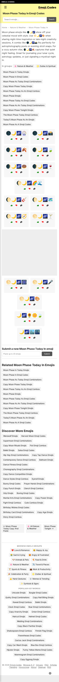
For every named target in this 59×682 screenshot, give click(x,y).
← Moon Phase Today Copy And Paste (11, 528)
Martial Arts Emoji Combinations (17, 498)
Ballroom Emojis (46, 460)
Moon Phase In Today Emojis (16, 72)
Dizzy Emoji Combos (12, 517)
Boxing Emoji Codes (25, 493)
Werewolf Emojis (10, 436)
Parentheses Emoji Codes (29, 635)
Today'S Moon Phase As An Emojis (18, 119)
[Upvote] (11, 139)
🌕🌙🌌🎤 (42, 282)
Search (51, 19)
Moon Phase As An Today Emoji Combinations (23, 105)
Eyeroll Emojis (38, 479)
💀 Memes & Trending (39, 579)
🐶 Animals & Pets (20, 560)
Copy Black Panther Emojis (30, 626)
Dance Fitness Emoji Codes (15, 464)
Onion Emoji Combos (41, 612)
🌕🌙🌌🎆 (16, 282)
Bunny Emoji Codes (11, 483)
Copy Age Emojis (45, 512)
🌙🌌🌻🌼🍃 (29, 315)
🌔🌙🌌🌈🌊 (29, 183)
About (33, 667)
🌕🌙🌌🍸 (42, 216)
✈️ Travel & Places (40, 564)
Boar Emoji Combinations (40, 607)
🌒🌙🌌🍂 (16, 149)
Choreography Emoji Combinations (18, 469)
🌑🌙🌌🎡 (16, 133)
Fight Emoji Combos (12, 502)
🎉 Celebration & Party (18, 574)
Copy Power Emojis (43, 498)
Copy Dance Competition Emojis (17, 474)
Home (4, 27)
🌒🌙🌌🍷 (42, 166)
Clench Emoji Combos (33, 488)
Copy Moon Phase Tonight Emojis (18, 110)
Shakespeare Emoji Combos (19, 631)
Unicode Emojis (19, 592)
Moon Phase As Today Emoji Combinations (22, 81)
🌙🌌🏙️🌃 (29, 331)
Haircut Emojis (18, 616)
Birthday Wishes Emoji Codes (16, 507)
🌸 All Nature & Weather (33, 527)
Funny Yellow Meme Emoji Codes (37, 650)
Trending (13, 667)
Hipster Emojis (13, 650)
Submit (47, 354)
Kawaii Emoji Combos (22, 602)
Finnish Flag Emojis (43, 631)
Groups (39, 665)
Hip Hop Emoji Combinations (16, 455)
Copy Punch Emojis (11, 488)
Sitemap (42, 667)
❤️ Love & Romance (20, 550)
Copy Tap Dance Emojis (42, 455)
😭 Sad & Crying (17, 555)
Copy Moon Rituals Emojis (14, 445)
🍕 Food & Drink (39, 560)
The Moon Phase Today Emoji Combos (20, 115)
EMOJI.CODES (8, 2)
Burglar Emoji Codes (38, 592)
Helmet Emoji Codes (38, 616)
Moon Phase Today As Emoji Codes (19, 100)
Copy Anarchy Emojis (18, 612)
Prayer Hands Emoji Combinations (39, 483)
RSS (49, 667)
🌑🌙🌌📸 (42, 133)
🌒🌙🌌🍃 (42, 149)
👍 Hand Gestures (18, 579)
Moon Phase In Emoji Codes (15, 77)
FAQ (46, 665)
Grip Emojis (8, 493)
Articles (53, 665)
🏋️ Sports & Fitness (17, 569)
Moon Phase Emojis (12, 96)
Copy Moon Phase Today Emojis (17, 86)
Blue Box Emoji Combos (41, 645)
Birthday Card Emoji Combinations (18, 512)
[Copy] (21, 139)
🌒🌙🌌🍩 (16, 166)
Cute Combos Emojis (34, 502)
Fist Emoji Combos (38, 445)
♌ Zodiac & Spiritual (46, 66)
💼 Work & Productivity (40, 569)
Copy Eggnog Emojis (29, 659)
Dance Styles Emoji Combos (15, 479)
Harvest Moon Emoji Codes (33, 436)
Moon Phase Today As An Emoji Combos (21, 91)
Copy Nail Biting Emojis (43, 597)
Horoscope (24, 667)
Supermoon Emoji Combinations (17, 441)
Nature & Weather (18, 27)
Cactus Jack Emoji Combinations (29, 640)
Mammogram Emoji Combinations (29, 654)
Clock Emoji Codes (16, 607)
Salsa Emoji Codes (26, 450)
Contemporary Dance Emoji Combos (19, 460)
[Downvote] (16, 139)
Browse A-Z (28, 665)
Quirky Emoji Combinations (17, 597)
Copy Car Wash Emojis (17, 645)
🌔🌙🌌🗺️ (42, 199)
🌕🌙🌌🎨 (29, 298)
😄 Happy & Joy (40, 550)
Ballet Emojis (8, 450)
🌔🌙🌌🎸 (16, 199)
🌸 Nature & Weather (23, 66)
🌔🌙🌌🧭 (16, 216)
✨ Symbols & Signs (30, 583)
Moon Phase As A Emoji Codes (17, 124)
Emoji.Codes (16, 665)
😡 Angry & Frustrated (39, 555)
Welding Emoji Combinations (29, 621)
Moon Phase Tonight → (50, 527)
